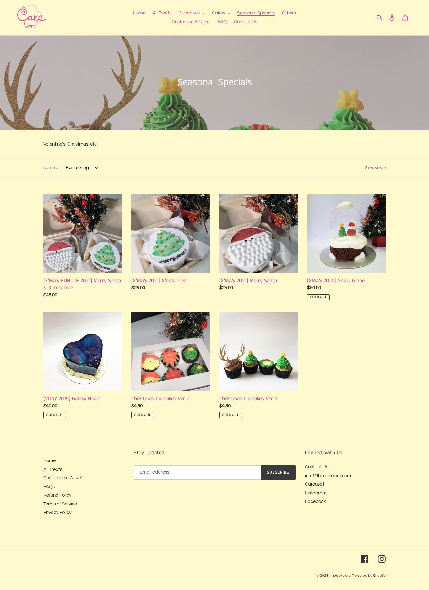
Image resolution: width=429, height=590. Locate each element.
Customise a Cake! (62, 478)
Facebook (315, 501)
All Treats (52, 469)
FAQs (49, 486)
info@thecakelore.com (328, 475)
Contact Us (316, 467)
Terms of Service (60, 504)
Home (49, 460)
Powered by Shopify (369, 576)
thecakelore (340, 576)
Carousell (314, 484)
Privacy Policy (57, 512)
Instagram (316, 493)
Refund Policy (57, 495)
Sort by (51, 168)
